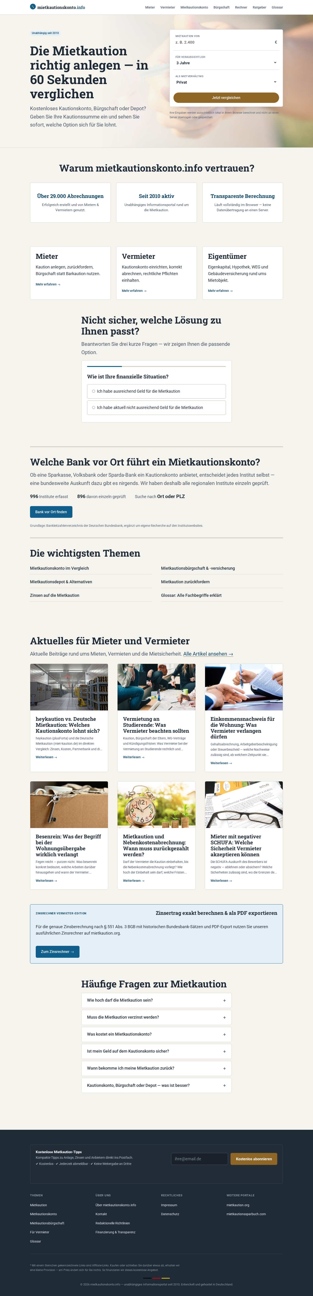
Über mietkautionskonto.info (116, 1205)
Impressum (169, 1205)
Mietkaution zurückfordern (185, 581)
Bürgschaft (222, 7)
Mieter (150, 7)
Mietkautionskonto (194, 7)
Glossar (277, 7)
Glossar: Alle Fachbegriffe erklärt (191, 595)
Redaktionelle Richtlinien (113, 1223)
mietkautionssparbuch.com (246, 1214)
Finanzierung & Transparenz (115, 1232)
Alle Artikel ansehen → (208, 654)
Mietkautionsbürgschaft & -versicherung (198, 568)
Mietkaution (38, 1205)
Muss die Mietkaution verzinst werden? (123, 1017)
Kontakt (101, 1214)
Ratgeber (259, 7)
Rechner (241, 7)
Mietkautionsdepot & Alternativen (61, 581)
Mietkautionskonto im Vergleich (59, 568)
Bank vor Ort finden (51, 512)
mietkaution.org (238, 1205)
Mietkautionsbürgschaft (47, 1223)
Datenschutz (170, 1214)
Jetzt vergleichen (226, 98)
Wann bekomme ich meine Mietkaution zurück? (130, 1068)
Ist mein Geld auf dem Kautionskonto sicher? (128, 1051)
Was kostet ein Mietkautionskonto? (119, 1034)
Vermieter (167, 7)
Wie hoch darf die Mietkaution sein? (120, 1000)
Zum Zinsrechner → (57, 951)
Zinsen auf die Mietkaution (54, 595)
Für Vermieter (39, 1232)
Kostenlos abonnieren (254, 1159)
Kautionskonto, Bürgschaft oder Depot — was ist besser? (138, 1085)
